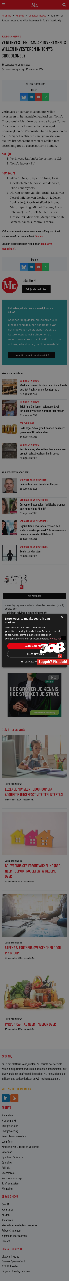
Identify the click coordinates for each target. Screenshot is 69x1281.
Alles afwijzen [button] (35, 654)
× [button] (62, 617)
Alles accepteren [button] (35, 646)
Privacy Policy (56, 638)
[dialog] (34, 641)
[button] (34, 661)
